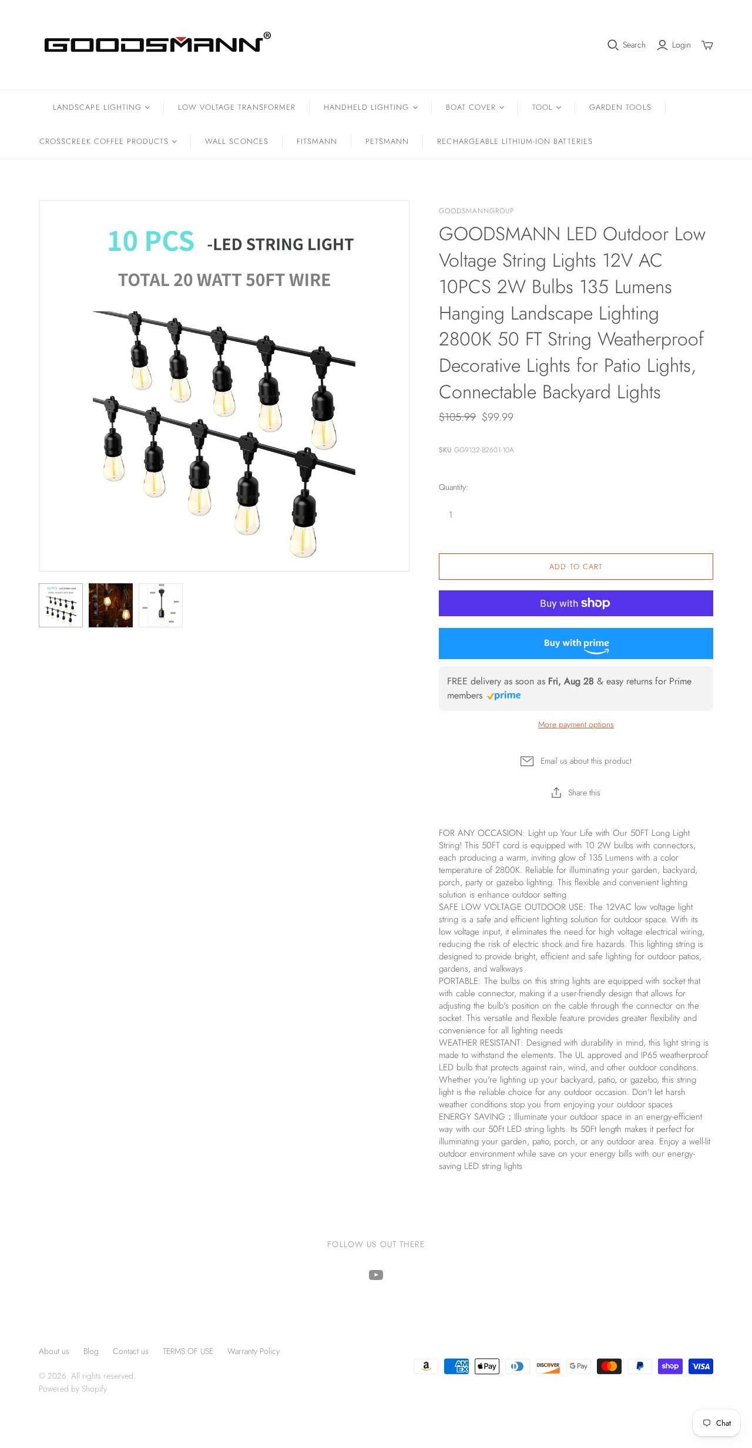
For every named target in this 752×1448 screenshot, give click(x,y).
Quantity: (453, 487)
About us (54, 1351)
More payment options (576, 724)
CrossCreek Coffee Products (104, 141)
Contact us (131, 1351)
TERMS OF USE (188, 1351)
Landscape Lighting (97, 107)
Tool (542, 107)
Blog (91, 1351)
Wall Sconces (236, 141)
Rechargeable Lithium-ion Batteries (514, 141)
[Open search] (613, 45)
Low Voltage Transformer (237, 107)
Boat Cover (471, 107)
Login (681, 45)
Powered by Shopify (73, 1389)
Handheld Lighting (366, 107)
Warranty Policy (253, 1351)
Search (634, 45)
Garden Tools (620, 107)
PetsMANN (387, 141)
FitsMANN (317, 141)
